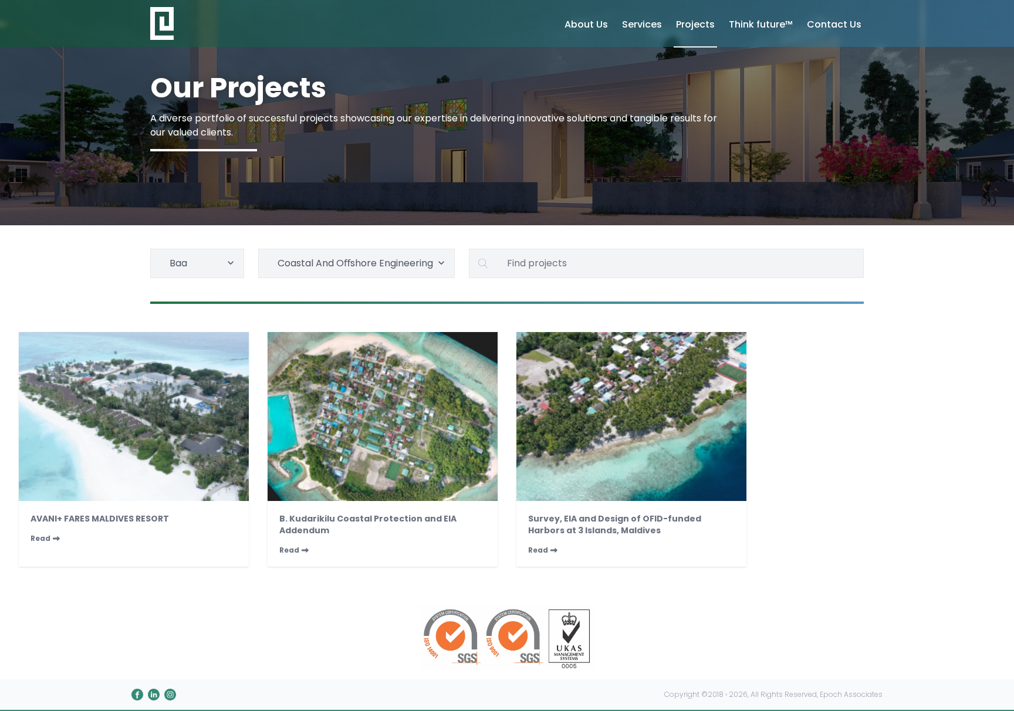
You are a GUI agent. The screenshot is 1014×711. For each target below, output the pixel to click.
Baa (178, 263)
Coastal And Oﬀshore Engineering (355, 263)
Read (40, 538)
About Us (586, 24)
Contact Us (834, 24)
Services (642, 24)
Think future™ (761, 24)
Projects (695, 24)
